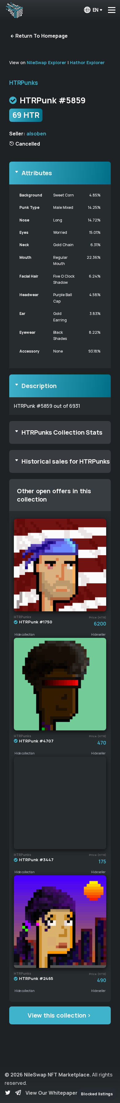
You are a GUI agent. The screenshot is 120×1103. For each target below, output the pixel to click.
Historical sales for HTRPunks (66, 461)
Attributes (37, 173)
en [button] (96, 9)
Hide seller (98, 634)
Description (39, 386)
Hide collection (24, 634)
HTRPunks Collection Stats (62, 432)
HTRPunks (23, 83)
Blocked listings (97, 1094)
